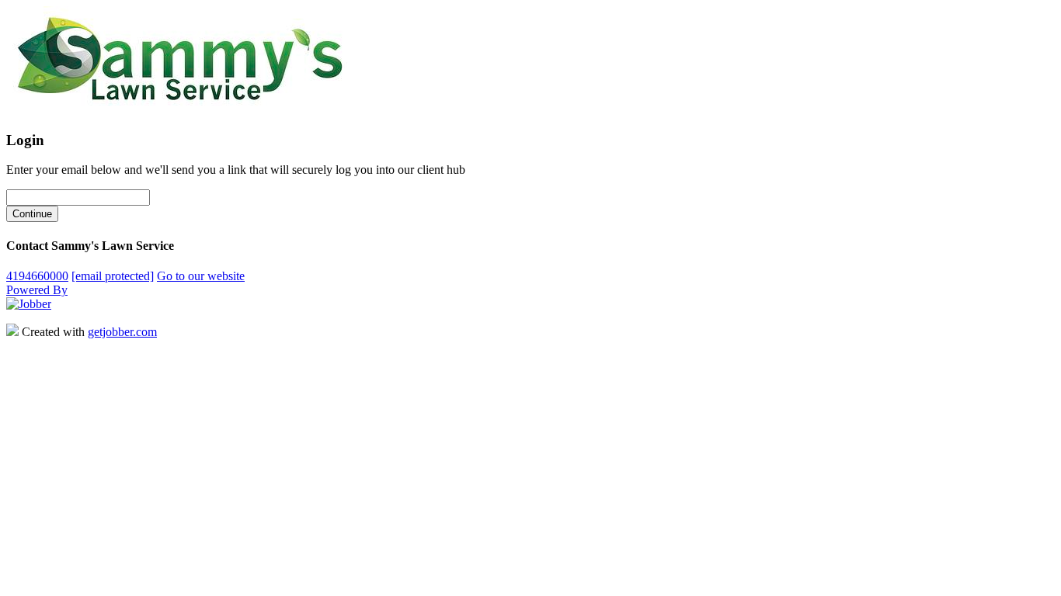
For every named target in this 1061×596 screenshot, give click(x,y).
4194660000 (37, 275)
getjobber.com (122, 331)
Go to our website (201, 275)
